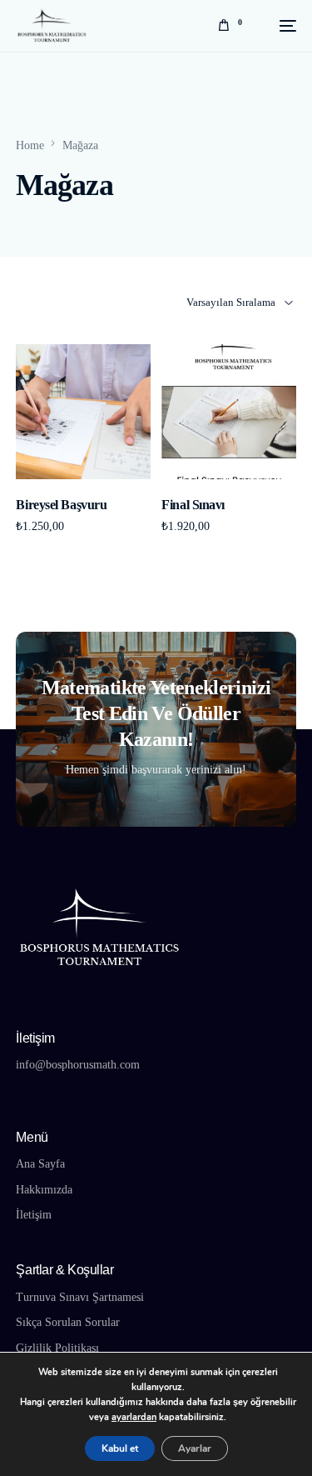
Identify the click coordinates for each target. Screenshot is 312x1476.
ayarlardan (133, 1417)
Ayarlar (194, 1448)
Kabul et (120, 1448)
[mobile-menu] (277, 25)
